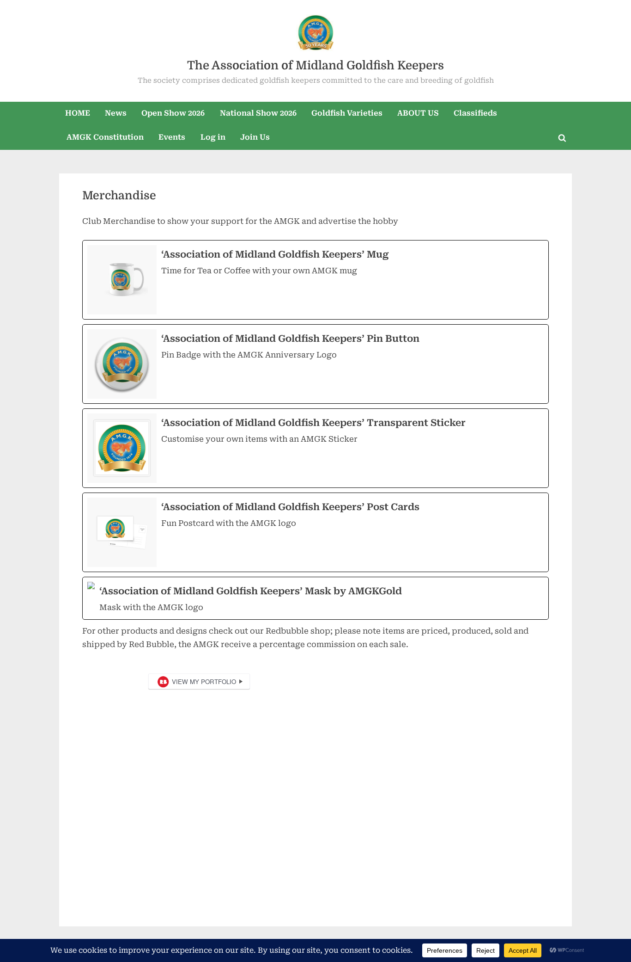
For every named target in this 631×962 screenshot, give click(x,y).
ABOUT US (418, 113)
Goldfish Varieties (346, 113)
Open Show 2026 (173, 113)
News (116, 113)
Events (171, 137)
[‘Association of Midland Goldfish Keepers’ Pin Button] (315, 364)
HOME (77, 113)
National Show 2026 (258, 113)
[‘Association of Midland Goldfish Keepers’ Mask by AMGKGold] (315, 598)
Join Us (255, 137)
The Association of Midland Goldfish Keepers (315, 65)
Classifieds (475, 113)
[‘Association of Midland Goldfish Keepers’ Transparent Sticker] (315, 448)
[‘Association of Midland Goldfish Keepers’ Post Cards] (315, 532)
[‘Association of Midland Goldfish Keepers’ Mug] (315, 279)
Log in (212, 137)
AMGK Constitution (105, 137)
